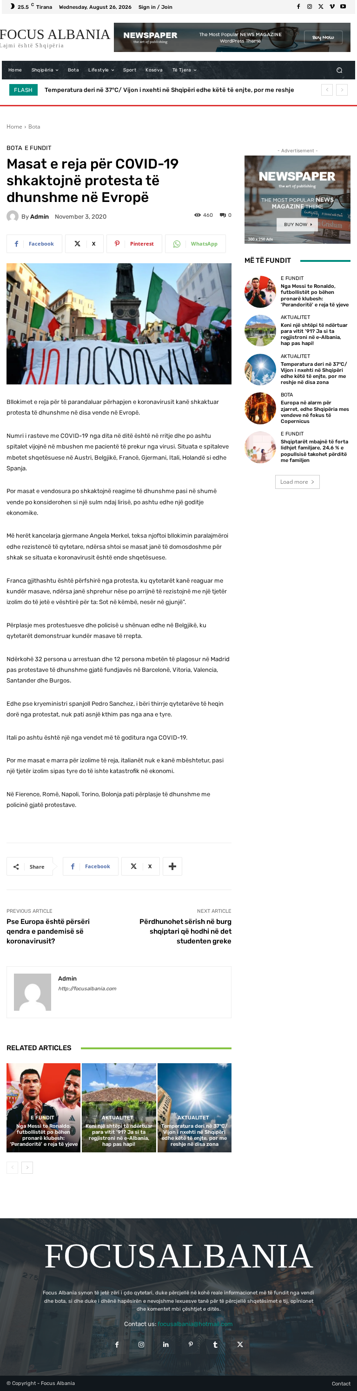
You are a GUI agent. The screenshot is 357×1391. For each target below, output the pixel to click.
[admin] (14, 216)
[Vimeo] (331, 7)
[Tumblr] (215, 1345)
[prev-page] (12, 1168)
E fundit (38, 148)
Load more (294, 482)
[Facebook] (298, 7)
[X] (320, 7)
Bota (34, 126)
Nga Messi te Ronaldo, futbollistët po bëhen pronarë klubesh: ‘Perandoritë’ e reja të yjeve (44, 1135)
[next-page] (27, 1168)
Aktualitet (117, 1117)
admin (39, 217)
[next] (342, 90)
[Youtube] (343, 7)
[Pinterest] (191, 1345)
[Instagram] (309, 7)
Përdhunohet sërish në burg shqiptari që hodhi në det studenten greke (185, 931)
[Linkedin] (166, 1345)
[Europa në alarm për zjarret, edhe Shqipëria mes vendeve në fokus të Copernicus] (260, 408)
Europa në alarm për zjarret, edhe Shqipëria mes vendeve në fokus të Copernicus (163, 89)
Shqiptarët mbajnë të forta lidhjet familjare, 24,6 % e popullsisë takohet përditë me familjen (314, 451)
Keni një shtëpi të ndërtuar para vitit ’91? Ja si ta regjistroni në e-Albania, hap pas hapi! (119, 1135)
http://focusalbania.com (87, 988)
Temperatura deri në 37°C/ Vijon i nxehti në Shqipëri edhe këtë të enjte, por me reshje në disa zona (194, 1135)
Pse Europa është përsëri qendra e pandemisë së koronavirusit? (48, 931)
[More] (172, 866)
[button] (340, 70)
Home (14, 126)
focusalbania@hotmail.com (195, 1323)
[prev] (327, 90)
